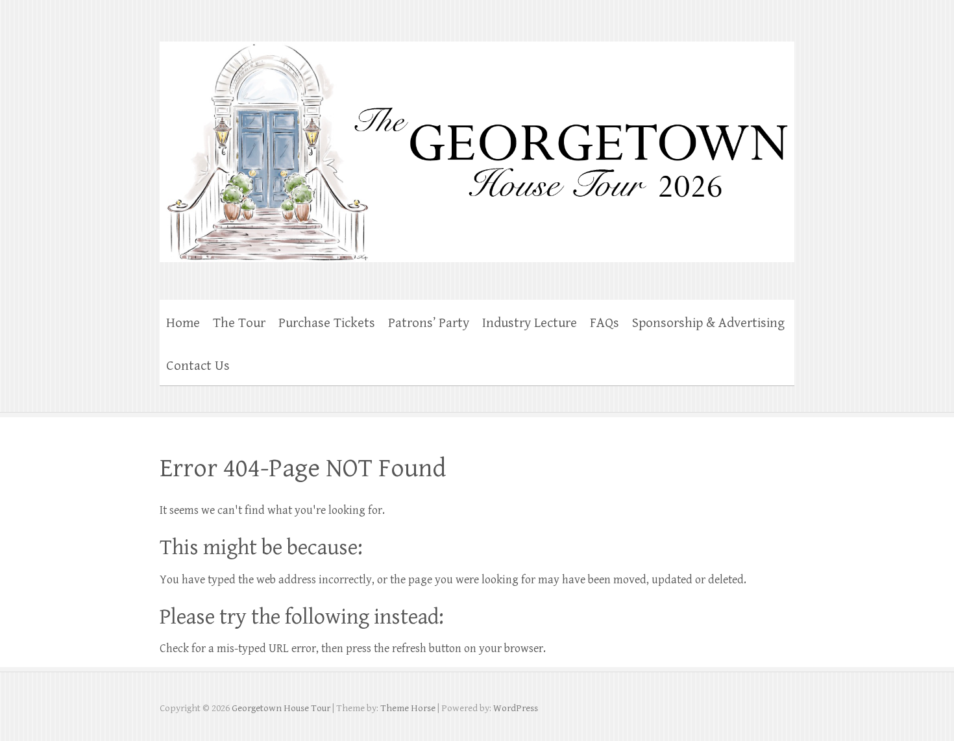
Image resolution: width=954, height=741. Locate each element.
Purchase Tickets (326, 323)
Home (183, 323)
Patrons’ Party (428, 323)
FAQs (604, 323)
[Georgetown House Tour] (477, 143)
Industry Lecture (529, 323)
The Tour (239, 323)
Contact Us (198, 366)
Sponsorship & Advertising (708, 323)
